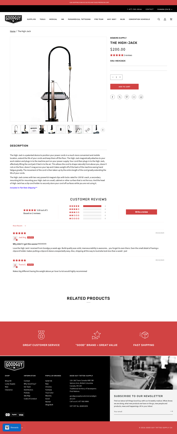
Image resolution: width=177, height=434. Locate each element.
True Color (49, 393)
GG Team (27, 387)
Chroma (48, 387)
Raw (47, 384)
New (6, 387)
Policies (27, 393)
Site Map (27, 396)
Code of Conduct (30, 398)
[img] (19, 233)
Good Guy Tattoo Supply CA (159, 428)
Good (47, 398)
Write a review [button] (141, 212)
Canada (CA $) (163, 9)
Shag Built (49, 404)
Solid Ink (48, 381)
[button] (31, 19)
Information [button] (30, 376)
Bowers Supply (118, 38)
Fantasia (48, 390)
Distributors (28, 390)
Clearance (9, 390)
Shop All (8, 381)
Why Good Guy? (30, 384)
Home (12, 31)
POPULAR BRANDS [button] (53, 376)
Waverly (48, 396)
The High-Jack (24, 31)
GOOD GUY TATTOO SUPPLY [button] (81, 376)
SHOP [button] (7, 376)
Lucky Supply (10, 384)
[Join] (171, 411)
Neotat (48, 401)
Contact (27, 381)
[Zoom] (58, 79)
